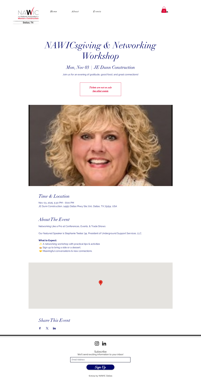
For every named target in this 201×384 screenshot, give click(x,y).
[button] (164, 10)
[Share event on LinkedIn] (54, 328)
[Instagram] (97, 343)
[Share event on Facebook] (40, 328)
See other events (100, 91)
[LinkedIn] (166, 11)
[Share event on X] (47, 328)
